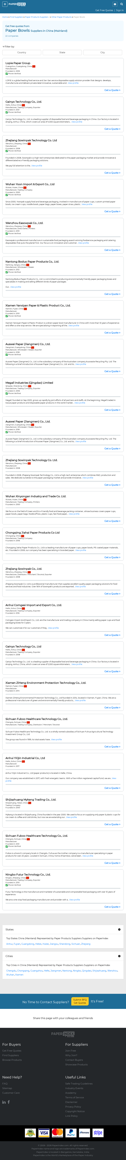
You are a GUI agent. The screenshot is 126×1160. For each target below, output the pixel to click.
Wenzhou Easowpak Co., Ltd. (24, 223)
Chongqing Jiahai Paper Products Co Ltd (33, 532)
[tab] (63, 929)
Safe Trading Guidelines (79, 1083)
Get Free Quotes (104, 10)
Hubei (46, 944)
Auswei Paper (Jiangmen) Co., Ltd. (28, 344)
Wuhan (10, 974)
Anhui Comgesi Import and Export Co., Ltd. (34, 605)
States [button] (10, 929)
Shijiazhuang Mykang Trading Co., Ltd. (31, 799)
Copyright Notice (75, 1111)
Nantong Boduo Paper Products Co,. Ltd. (32, 261)
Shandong (64, 944)
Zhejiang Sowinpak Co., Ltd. (24, 568)
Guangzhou (36, 970)
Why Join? (71, 1055)
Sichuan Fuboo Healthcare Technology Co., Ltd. (37, 719)
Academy (70, 1092)
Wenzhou (112, 970)
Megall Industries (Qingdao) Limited (29, 382)
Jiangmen (56, 970)
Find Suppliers (10, 1055)
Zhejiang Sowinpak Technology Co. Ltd (31, 140)
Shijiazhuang (99, 970)
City (102, 52)
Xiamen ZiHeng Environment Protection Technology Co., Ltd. (46, 682)
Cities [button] (9, 956)
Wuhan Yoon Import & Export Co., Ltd (30, 184)
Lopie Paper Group (18, 63)
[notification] (114, 4)
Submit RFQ (80, 1001)
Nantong (67, 970)
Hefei (46, 970)
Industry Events (74, 1088)
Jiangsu (54, 944)
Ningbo (77, 970)
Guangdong (27, 944)
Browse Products (12, 1059)
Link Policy (71, 1115)
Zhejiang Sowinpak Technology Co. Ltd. (32, 460)
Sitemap (7, 1088)
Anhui (9, 944)
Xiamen (19, 974)
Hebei (38, 944)
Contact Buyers (74, 1059)
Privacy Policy (73, 1106)
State (62, 52)
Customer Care (11, 1092)
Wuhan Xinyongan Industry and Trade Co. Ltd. (36, 496)
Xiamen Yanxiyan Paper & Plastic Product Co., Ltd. (38, 305)
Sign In (120, 10)
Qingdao (86, 970)
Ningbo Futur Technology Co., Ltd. (28, 874)
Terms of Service (74, 1097)
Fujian (17, 944)
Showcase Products (76, 1064)
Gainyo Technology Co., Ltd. (24, 101)
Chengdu (11, 970)
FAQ (5, 1083)
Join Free (70, 1050)
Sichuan (75, 944)
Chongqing (23, 970)
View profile (73, 83)
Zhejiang (86, 944)
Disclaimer (71, 1102)
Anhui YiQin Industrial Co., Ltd (25, 758)
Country (21, 52)
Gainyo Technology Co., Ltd (23, 646)
